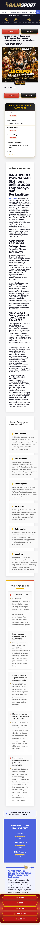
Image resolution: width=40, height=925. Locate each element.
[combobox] (18, 12)
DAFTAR (29, 31)
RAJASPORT (13, 198)
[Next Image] (36, 65)
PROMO (21, 897)
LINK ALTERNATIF (21, 913)
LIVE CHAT (21, 919)
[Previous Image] (3, 65)
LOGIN (10, 31)
